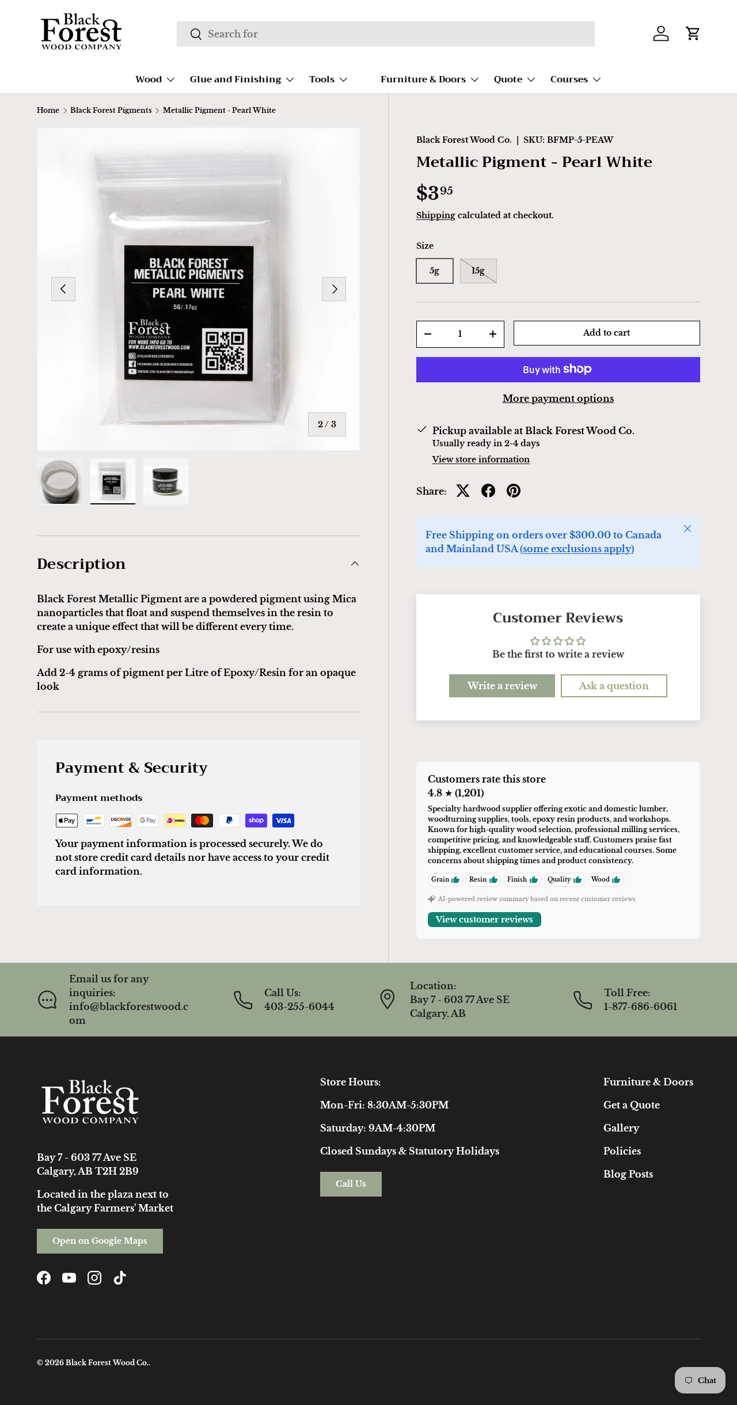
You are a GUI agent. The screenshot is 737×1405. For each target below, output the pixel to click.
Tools (322, 79)
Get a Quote (631, 1105)
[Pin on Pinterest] (513, 490)
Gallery (621, 1128)
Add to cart (606, 333)
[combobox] (385, 34)
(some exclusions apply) (577, 548)
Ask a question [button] (614, 686)
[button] (693, 33)
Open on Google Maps (99, 1241)
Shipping (435, 215)
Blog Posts (628, 1174)
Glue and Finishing (235, 79)
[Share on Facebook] (488, 490)
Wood (148, 79)
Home (48, 110)
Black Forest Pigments (111, 110)
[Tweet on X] (463, 490)
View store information (481, 459)
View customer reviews (484, 919)
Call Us (351, 1184)
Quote (508, 79)
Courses (569, 79)
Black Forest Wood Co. (464, 140)
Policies (622, 1151)
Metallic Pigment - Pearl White (219, 110)
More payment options (558, 398)
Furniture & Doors (423, 79)
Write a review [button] (502, 686)
